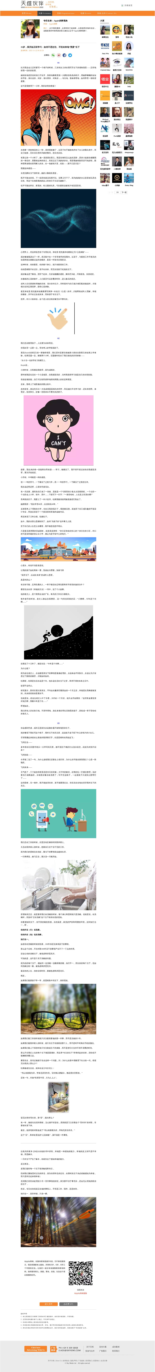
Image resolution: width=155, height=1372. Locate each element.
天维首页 (128, 5)
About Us (58, 1361)
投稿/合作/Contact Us (107, 13)
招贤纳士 (96, 1361)
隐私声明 (73, 1361)
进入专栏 (49, 1304)
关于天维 (90, 1347)
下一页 (124, 192)
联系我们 (115, 1351)
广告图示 (103, 1351)
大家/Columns (45, 13)
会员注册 (104, 1361)
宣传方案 (103, 1347)
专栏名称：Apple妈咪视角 (55, 21)
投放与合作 (90, 1351)
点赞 (67, 1304)
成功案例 (115, 1347)
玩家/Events (86, 13)
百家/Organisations (65, 13)
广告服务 (81, 1361)
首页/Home (27, 13)
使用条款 (66, 1361)
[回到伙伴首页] (39, 5)
